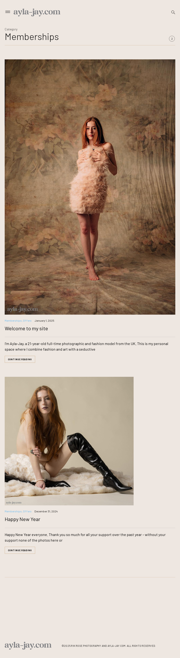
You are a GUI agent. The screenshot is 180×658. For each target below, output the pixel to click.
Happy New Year (22, 519)
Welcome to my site (26, 328)
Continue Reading (20, 359)
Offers (27, 320)
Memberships (13, 320)
